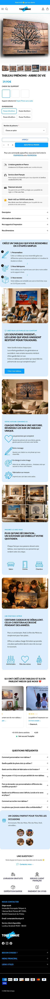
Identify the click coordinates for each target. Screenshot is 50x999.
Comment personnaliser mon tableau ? (16, 757)
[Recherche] (7, 9)
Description (6, 212)
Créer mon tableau (14, 371)
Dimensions (7, 106)
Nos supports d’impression (12, 224)
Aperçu (25, 140)
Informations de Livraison (11, 218)
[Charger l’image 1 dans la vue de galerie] (25, 38)
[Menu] (2, 9)
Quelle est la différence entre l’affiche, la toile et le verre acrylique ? (22, 794)
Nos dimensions (8, 230)
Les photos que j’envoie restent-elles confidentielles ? (22, 807)
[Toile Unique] (25, 9)
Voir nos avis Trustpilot (26, 736)
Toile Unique (10, 991)
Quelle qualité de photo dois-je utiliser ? (17, 763)
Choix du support (10, 86)
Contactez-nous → (27, 864)
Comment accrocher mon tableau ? (15, 801)
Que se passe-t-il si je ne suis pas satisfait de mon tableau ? (23, 776)
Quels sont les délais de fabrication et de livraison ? (21, 769)
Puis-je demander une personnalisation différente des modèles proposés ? (22, 785)
